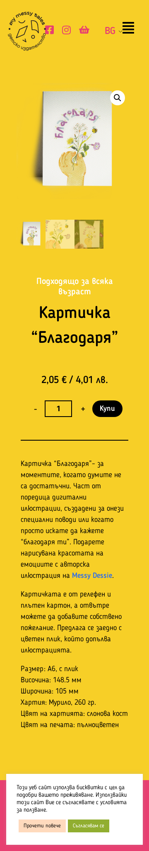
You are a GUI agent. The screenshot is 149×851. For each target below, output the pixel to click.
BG (110, 31)
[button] (128, 29)
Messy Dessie (92, 575)
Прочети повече (42, 826)
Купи (107, 408)
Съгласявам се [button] (88, 826)
